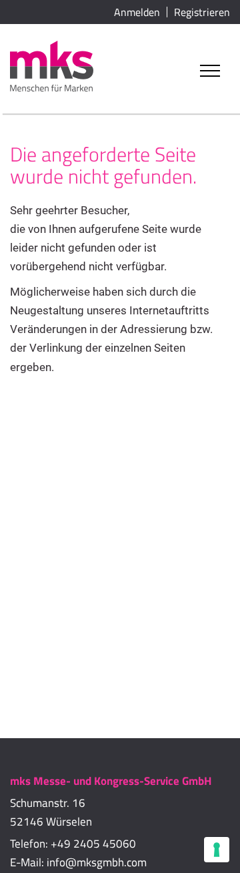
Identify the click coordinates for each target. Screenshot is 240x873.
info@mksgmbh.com (97, 862)
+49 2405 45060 (93, 843)
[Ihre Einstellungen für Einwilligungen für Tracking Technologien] (216, 849)
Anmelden (137, 12)
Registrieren (202, 12)
